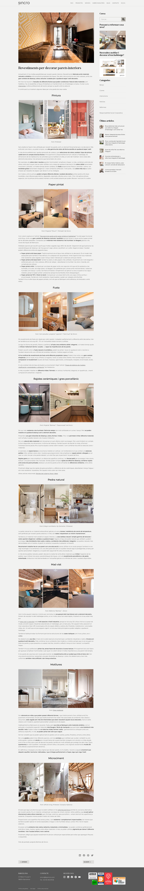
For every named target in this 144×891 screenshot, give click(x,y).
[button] (80, 855)
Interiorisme (104, 96)
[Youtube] (79, 877)
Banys (102, 85)
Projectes (79, 3)
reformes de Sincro (64, 810)
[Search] (123, 19)
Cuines (102, 90)
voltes (20, 636)
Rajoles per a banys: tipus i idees (47, 473)
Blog (108, 3)
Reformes (103, 107)
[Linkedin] (68, 877)
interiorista (22, 86)
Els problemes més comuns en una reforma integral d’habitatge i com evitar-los (114, 127)
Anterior (24, 862)
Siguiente (86, 862)
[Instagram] (64, 877)
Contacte (115, 3)
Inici (71, 3)
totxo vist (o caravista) (27, 622)
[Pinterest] (76, 877)
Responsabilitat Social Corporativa (111, 113)
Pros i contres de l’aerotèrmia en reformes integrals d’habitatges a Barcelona (115, 143)
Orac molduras (58, 710)
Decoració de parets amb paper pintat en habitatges (58, 236)
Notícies (102, 102)
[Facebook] (72, 877)
